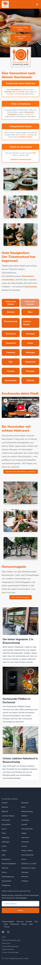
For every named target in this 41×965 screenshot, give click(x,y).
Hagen (24, 833)
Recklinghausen (8, 876)
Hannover (25, 837)
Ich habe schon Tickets (20, 37)
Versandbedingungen (10, 946)
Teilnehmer (14, 924)
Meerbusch (6, 859)
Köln (3, 855)
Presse (6, 927)
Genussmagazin (8, 921)
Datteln (24, 816)
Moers (23, 859)
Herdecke (25, 842)
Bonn (23, 807)
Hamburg (5, 837)
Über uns (20, 921)
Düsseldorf (6, 824)
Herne (4, 846)
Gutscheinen (30, 286)
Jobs (31, 924)
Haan (4, 833)
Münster (5, 868)
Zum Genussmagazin (20, 597)
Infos (6, 924)
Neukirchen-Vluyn (28, 868)
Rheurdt (24, 876)
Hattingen (6, 842)
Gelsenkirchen (27, 829)
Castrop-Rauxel (8, 816)
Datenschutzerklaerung (11, 940)
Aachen (5, 803)
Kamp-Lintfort (27, 850)
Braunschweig (27, 811)
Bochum (5, 807)
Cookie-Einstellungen (10, 952)
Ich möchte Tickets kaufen (20, 28)
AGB (4, 937)
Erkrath (24, 824)
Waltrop (24, 881)
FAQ (36, 921)
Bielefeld (25, 803)
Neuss (4, 872)
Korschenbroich (27, 855)
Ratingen (25, 872)
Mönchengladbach (9, 863)
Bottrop (5, 811)
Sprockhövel (6, 881)
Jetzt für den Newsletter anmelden (20, 471)
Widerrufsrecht (8, 949)
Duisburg (25, 820)
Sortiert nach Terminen (30, 302)
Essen (4, 829)
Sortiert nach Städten (10, 302)
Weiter (20, 910)
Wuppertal (6, 885)
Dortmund (6, 820)
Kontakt (29, 921)
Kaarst (4, 850)
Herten (24, 846)
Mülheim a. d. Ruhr (28, 863)
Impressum (6, 943)
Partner (24, 924)
